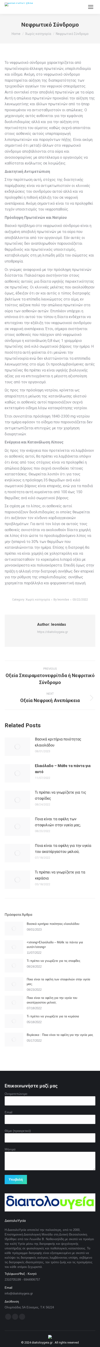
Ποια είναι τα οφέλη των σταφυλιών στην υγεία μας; (58, 822)
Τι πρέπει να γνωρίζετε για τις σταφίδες (60, 795)
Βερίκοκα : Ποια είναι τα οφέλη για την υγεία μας (60, 1035)
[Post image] (17, 746)
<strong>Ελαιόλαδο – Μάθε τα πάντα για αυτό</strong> (55, 945)
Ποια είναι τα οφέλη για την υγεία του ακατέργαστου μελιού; (63, 848)
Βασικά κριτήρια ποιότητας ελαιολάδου (58, 742)
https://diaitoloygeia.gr (52, 632)
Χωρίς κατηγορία (38, 599)
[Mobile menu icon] (90, 7)
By (61, 599)
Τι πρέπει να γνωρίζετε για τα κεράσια (60, 875)
